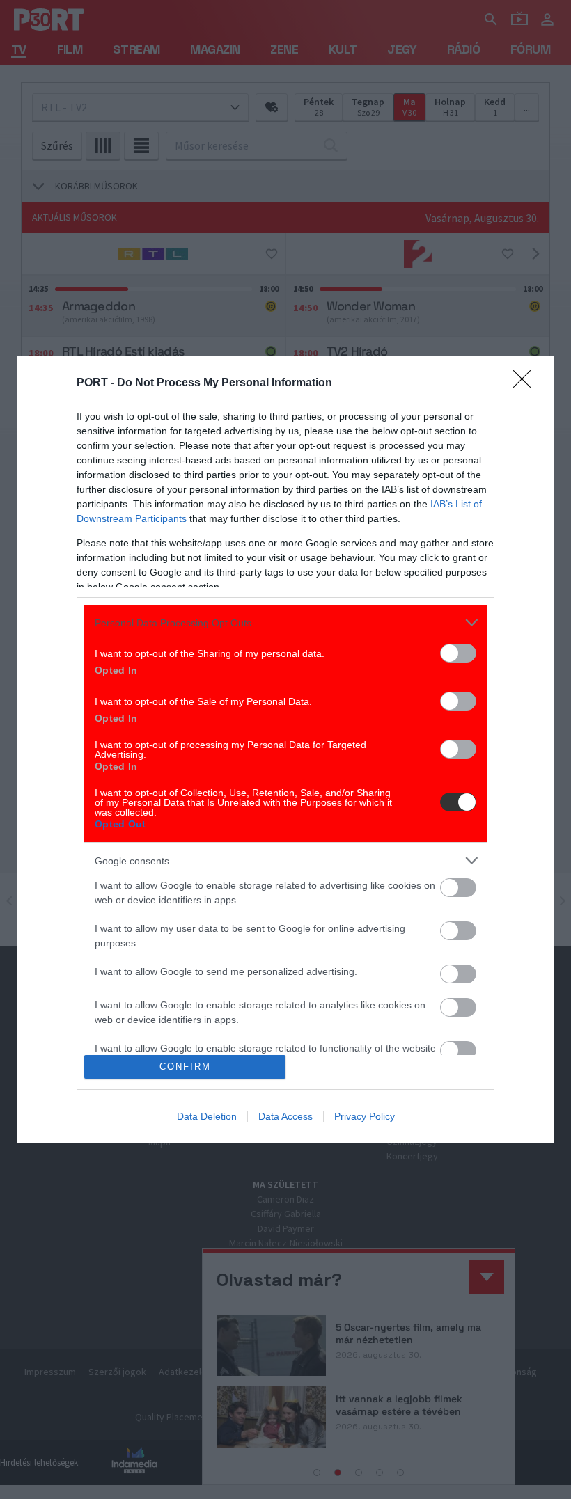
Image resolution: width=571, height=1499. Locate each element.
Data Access (285, 1116)
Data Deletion (207, 1116)
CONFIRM (185, 1066)
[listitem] (285, 622)
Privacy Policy (364, 1116)
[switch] (458, 653)
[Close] (526, 383)
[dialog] (285, 749)
